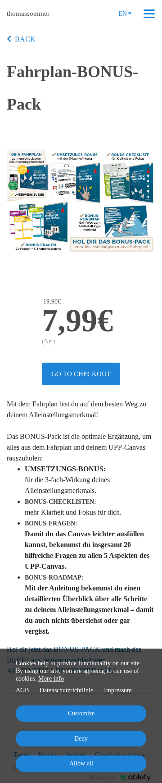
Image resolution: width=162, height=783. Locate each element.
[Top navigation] (149, 13)
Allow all (81, 763)
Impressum (118, 690)
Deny (81, 738)
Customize (81, 713)
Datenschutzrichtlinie (66, 690)
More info (51, 678)
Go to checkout (81, 374)
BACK (25, 39)
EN (122, 13)
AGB (22, 690)
